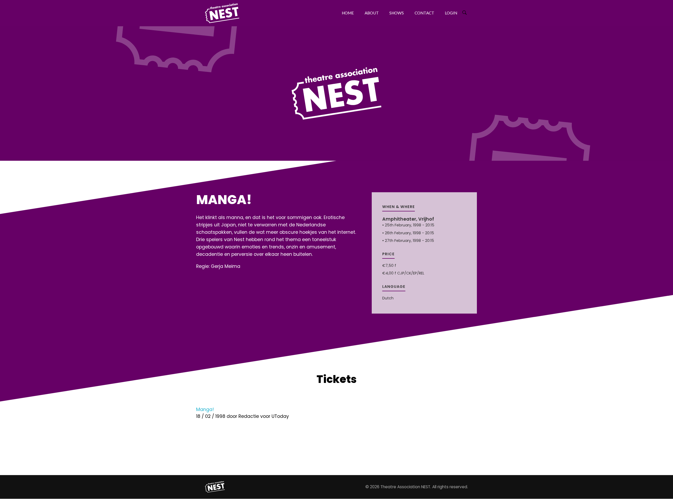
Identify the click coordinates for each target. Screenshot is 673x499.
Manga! (205, 409)
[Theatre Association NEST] (215, 487)
